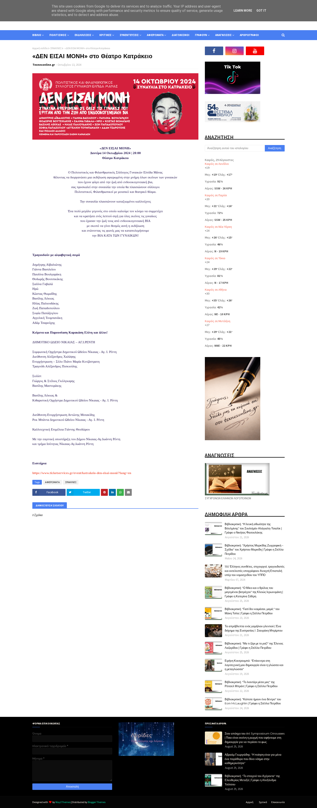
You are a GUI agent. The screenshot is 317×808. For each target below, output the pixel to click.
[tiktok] (275, 51)
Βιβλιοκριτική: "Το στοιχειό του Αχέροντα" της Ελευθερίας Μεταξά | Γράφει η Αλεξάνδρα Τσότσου (252, 780)
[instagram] (234, 51)
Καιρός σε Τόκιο (215, 258)
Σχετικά (263, 802)
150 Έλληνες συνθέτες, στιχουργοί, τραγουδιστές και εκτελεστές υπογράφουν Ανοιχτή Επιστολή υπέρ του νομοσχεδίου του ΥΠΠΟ (254, 571)
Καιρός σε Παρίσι (216, 195)
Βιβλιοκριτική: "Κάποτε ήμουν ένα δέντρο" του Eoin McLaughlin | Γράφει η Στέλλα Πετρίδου (253, 701)
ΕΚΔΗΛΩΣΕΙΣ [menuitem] (83, 35)
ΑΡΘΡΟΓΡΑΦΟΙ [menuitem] (249, 35)
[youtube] (255, 51)
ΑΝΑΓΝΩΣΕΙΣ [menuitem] (223, 35)
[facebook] (214, 51)
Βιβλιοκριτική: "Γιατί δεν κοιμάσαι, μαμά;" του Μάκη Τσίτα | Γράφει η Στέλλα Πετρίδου (252, 611)
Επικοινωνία (278, 802)
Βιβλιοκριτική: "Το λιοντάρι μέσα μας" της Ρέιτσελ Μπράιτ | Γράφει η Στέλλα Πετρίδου (251, 684)
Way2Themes (63, 802)
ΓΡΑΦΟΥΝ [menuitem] (201, 35)
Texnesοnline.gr (44, 65)
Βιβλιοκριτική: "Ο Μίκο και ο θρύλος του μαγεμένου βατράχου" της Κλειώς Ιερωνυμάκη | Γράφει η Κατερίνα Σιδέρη (254, 592)
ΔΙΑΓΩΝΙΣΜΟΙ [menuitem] (180, 35)
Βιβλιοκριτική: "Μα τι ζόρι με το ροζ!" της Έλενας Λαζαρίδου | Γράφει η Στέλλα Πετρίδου (254, 645)
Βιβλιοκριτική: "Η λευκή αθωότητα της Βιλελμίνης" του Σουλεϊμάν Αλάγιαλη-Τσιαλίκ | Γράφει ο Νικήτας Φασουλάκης (253, 528)
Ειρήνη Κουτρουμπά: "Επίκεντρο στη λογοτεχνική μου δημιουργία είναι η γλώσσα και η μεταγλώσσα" (254, 665)
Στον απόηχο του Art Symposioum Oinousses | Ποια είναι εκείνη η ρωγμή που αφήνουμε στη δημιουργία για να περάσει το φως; (254, 738)
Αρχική (249, 802)
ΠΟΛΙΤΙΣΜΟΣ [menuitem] (57, 35)
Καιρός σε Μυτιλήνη (217, 321)
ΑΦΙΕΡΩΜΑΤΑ (52, 482)
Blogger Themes (96, 802)
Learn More (243, 10)
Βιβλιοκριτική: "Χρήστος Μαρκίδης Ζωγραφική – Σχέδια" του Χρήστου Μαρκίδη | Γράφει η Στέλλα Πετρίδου (254, 549)
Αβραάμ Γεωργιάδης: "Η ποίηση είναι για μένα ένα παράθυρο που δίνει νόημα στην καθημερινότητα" (253, 759)
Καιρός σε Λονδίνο (217, 164)
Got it (261, 10)
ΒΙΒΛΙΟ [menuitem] (36, 35)
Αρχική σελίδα (40, 48)
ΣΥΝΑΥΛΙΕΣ (55, 48)
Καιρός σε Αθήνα (216, 290)
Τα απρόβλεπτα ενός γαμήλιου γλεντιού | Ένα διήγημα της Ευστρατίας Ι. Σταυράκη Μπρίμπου (253, 628)
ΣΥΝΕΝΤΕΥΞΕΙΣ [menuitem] (129, 35)
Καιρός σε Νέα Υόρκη (218, 227)
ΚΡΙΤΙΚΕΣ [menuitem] (105, 35)
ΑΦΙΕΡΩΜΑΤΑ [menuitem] (155, 35)
